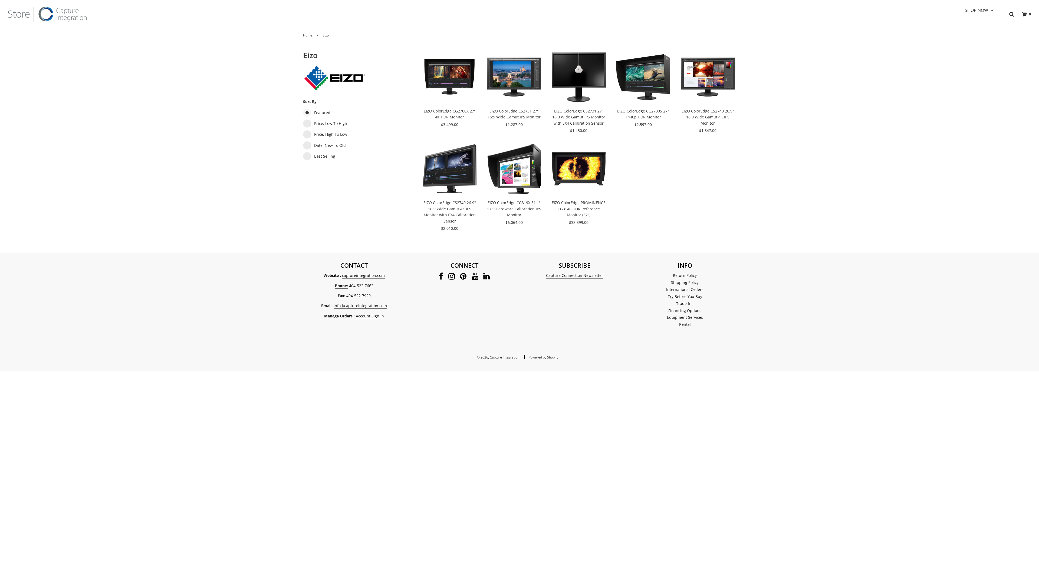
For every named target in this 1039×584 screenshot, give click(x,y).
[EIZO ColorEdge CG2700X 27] (450, 77)
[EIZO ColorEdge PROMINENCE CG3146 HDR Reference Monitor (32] (579, 169)
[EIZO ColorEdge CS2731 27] (514, 77)
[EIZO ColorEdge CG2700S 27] (643, 77)
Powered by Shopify (543, 357)
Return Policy (685, 275)
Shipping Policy (685, 282)
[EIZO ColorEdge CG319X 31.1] (514, 169)
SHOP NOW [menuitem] (976, 10)
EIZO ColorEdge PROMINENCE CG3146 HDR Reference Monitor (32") (579, 208)
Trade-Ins (684, 303)
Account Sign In (370, 315)
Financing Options (684, 310)
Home (307, 35)
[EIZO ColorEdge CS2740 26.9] (708, 77)
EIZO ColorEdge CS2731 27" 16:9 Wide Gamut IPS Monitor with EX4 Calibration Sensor (578, 117)
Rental (685, 324)
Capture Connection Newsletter (574, 275)
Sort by (310, 101)
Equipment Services (685, 317)
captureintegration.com (363, 275)
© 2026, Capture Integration (498, 357)
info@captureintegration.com (360, 305)
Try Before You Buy (685, 296)
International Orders (684, 289)
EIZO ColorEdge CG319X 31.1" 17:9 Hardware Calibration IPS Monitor (514, 208)
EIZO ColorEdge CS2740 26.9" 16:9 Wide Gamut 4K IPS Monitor (708, 117)
